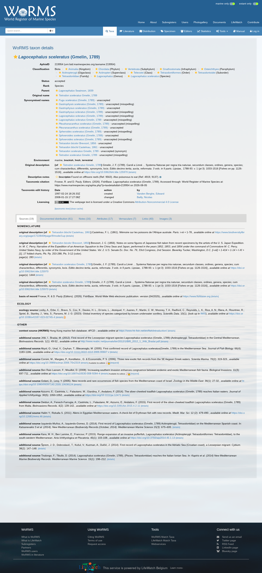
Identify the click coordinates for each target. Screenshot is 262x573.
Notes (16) (85, 218)
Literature (128, 31)
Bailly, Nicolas (144, 197)
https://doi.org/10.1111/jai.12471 (103, 395)
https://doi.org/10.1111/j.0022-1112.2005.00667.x (81, 352)
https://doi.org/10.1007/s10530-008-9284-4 (76, 373)
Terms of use (95, 540)
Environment (41, 160)
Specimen (169, 31)
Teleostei (139, 72)
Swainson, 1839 (76, 90)
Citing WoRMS (96, 536)
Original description (37, 165)
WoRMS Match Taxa (162, 536)
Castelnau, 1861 (78, 147)
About (153, 22)
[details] (132, 172)
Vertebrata (134, 69)
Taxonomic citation (37, 181)
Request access (97, 544)
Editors (187, 31)
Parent (45, 90)
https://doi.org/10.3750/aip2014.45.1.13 (152, 437)
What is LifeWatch (31, 540)
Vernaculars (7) (127, 218)
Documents (219, 22)
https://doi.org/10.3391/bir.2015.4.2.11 (118, 405)
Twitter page (229, 540)
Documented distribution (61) (56, 218)
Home (141, 22)
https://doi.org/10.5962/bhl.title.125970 (106, 172)
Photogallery (201, 22)
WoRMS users (29, 551)
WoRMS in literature (32, 554)
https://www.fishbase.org (196, 296)
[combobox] (26, 30)
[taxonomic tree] (63, 208)
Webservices (158, 544)
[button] (15, 57)
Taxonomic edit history (35, 190)
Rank (46, 85)
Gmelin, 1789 (78, 95)
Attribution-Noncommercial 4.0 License (157, 202)
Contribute (253, 22)
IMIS (203, 313)
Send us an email (232, 536)
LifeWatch (236, 22)
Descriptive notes (38, 176)
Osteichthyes (211, 69)
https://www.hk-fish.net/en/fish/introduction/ (143, 330)
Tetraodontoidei (206, 72)
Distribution (148, 31)
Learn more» (176, 567)
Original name (40, 95)
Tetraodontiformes (170, 72)
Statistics (205, 31)
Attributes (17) (105, 218)
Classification (41, 69)
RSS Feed (228, 544)
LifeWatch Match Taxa (163, 540)
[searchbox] (25, 30)
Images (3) (166, 218)
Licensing (43, 202)
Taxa (111, 31)
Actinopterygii (69, 72)
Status (45, 81)
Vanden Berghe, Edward (150, 193)
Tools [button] (222, 31)
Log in (255, 31)
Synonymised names (36, 100)
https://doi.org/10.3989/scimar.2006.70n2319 (54, 362)
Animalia (73, 69)
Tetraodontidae (70, 76)
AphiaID (44, 64)
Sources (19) (26, 218)
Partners (26, 547)
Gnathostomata (171, 69)
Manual (240, 31)
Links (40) (147, 218)
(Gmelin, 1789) (77, 100)
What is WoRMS (30, 536)
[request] (114, 363)
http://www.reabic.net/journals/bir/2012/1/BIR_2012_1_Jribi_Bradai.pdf (120, 341)
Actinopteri (105, 72)
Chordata (104, 69)
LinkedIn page (230, 547)
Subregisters (169, 22)
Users (185, 22)
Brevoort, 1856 (77, 143)
